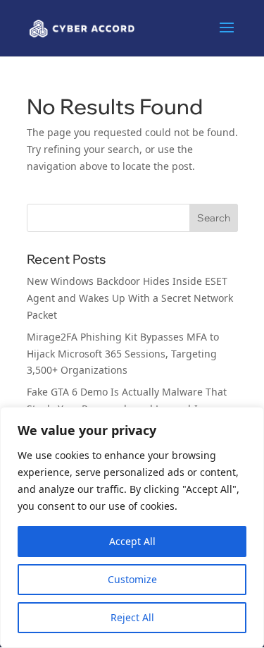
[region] (132, 527)
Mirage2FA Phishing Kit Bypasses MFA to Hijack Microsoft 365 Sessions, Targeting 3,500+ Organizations (123, 353)
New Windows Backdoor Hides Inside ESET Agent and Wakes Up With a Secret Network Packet (130, 298)
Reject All (132, 617)
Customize (132, 579)
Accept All (132, 541)
